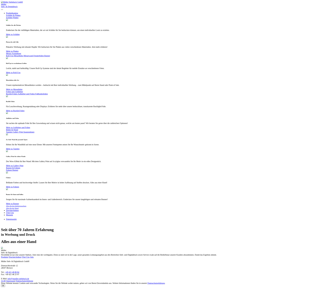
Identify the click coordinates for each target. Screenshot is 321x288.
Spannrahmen (28, 132)
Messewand (28, 56)
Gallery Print (18, 132)
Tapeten (9, 132)
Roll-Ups (10, 56)
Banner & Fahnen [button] (13, 168)
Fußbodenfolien (41, 94)
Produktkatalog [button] (12, 13)
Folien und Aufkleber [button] (14, 92)
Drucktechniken (12, 210)
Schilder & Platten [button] (13, 15)
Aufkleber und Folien (26, 94)
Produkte (4, 257)
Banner (47, 56)
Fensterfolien (38, 56)
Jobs (32, 257)
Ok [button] (3, 286)
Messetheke (19, 56)
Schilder (9, 18)
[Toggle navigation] (2, 9)
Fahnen (9, 170)
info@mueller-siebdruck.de (18, 279)
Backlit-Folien (12, 94)
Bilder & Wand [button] (12, 130)
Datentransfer (11, 219)
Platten (15, 18)
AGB (3, 281)
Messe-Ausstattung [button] (13, 53)
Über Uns (10, 213)
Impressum (10, 281)
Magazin (9, 215)
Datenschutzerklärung (24, 281)
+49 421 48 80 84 (12, 272)
